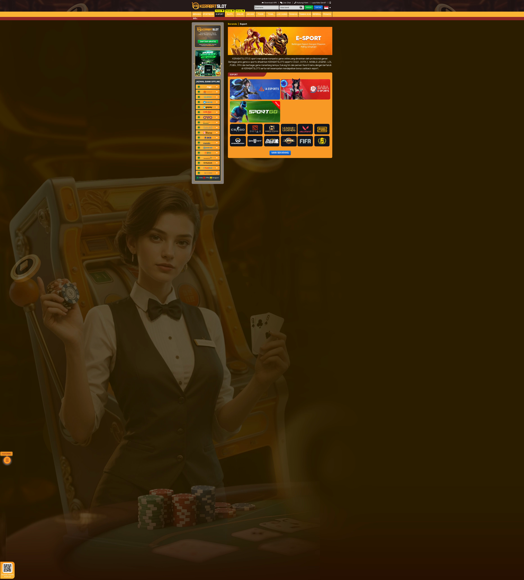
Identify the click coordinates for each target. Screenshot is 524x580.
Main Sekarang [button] (280, 153)
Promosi (327, 14)
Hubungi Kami (302, 3)
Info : (195, 18)
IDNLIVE (240, 14)
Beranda (197, 14)
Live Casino (282, 14)
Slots (230, 14)
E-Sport (220, 14)
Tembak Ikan (305, 14)
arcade (250, 14)
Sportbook (208, 14)
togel (271, 14)
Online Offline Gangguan (208, 177)
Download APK (270, 3)
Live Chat (286, 3)
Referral (317, 14)
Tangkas (293, 14)
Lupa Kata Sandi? (319, 3)
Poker (261, 14)
